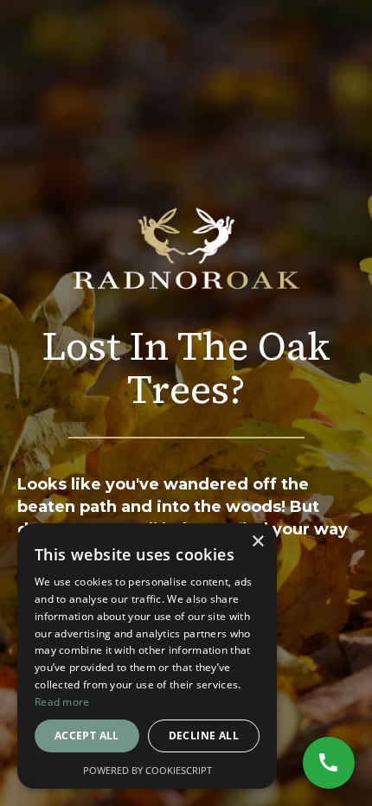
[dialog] (147, 656)
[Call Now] (329, 763)
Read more (62, 701)
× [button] (257, 541)
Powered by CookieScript (147, 770)
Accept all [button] (87, 735)
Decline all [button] (204, 735)
